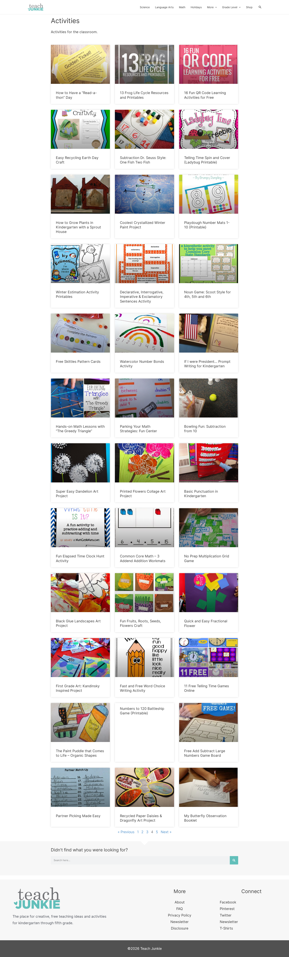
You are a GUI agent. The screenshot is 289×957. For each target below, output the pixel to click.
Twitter (225, 915)
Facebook (228, 902)
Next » (166, 832)
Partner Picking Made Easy (78, 816)
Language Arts (164, 7)
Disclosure (179, 928)
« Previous (126, 832)
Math (182, 7)
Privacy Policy (179, 915)
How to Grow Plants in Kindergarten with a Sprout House (78, 227)
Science (145, 7)
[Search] (234, 860)
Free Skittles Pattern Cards (78, 361)
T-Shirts (226, 928)
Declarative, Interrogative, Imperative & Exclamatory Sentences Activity (141, 296)
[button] (215, 7)
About (180, 902)
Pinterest (227, 909)
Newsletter (179, 922)
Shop (249, 7)
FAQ (179, 909)
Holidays (196, 7)
